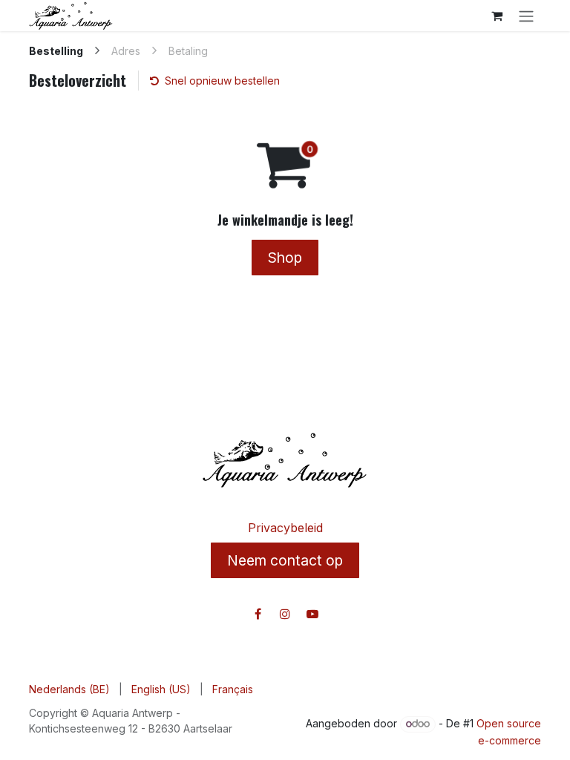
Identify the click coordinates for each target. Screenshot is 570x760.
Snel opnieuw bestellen (222, 80)
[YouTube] (312, 614)
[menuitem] (69, 689)
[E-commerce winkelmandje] (496, 15)
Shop (285, 257)
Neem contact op (285, 560)
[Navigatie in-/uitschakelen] (526, 15)
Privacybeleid (285, 527)
